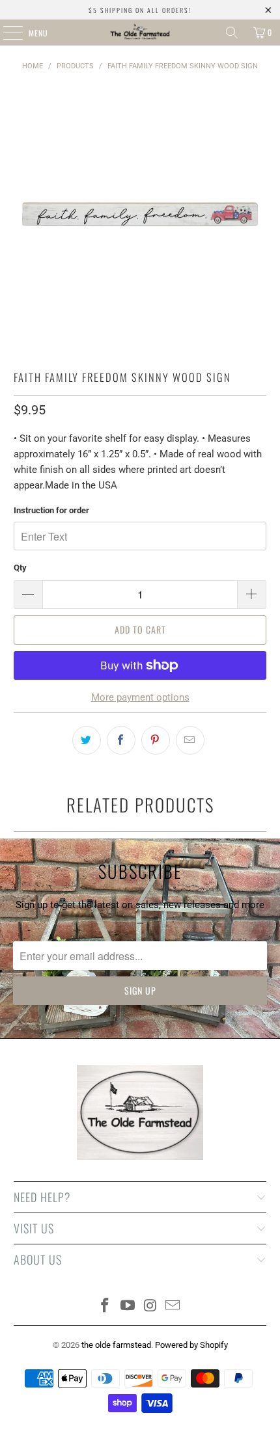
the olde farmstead (116, 1345)
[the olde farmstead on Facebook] (105, 1306)
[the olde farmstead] (140, 33)
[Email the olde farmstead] (173, 1306)
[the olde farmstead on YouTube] (128, 1306)
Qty (20, 567)
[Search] (231, 33)
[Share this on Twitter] (86, 740)
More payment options (140, 697)
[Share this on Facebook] (121, 740)
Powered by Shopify (191, 1345)
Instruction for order (51, 510)
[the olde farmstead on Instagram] (151, 1306)
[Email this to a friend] (190, 740)
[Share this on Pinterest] (155, 740)
